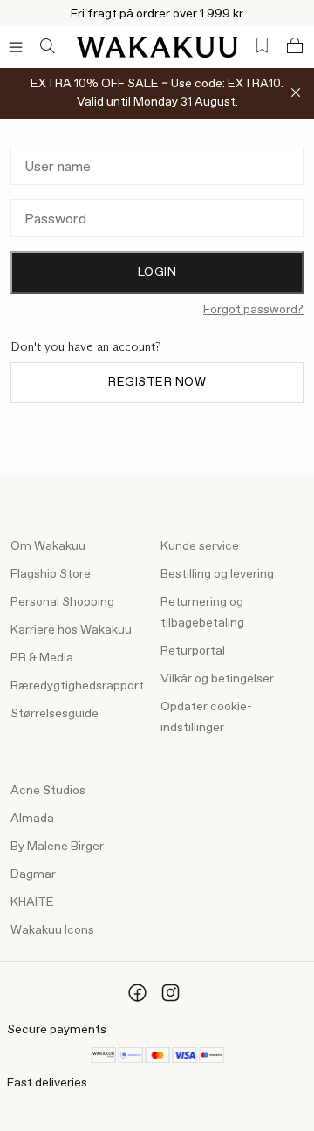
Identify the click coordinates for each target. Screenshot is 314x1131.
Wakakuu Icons (52, 930)
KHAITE (32, 902)
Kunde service (199, 546)
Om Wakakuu (47, 546)
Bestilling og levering (217, 574)
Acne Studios (47, 791)
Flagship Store (50, 574)
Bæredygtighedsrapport (77, 686)
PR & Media (41, 658)
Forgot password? (253, 310)
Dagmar (33, 874)
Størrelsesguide (54, 714)
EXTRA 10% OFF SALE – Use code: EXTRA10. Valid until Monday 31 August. (157, 93)
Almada (32, 818)
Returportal (192, 651)
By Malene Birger (57, 846)
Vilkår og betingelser (217, 679)
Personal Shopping (62, 602)
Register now (157, 382)
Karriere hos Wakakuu (71, 630)
